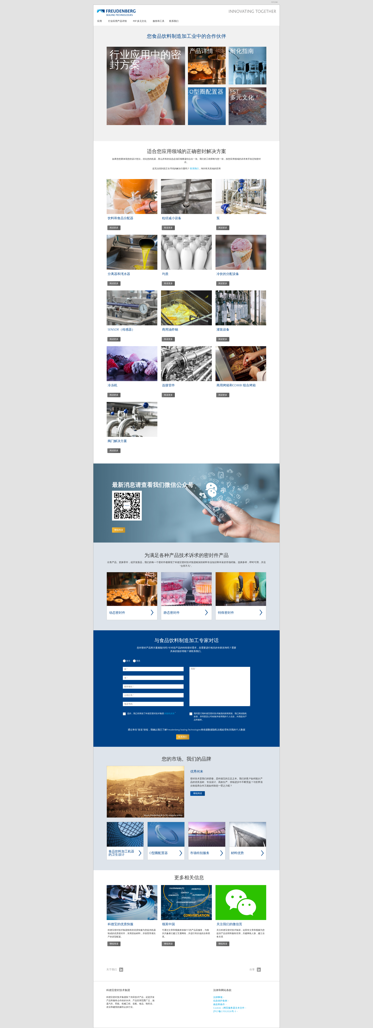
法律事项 (217, 997)
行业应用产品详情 (117, 21)
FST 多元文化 (139, 21)
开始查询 (236, 80)
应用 (99, 21)
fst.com (274, 2)
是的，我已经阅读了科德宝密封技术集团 (151, 713)
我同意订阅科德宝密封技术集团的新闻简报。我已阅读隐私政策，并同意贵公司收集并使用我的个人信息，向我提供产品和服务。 (220, 716)
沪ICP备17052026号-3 (224, 1011)
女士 (128, 660)
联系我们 (173, 21)
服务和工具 (158, 21)
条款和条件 (219, 1004)
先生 (138, 660)
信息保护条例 (220, 1000)
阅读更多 (114, 227)
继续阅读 (116, 118)
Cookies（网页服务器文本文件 (228, 1007)
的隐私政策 (169, 713)
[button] (99, 22)
